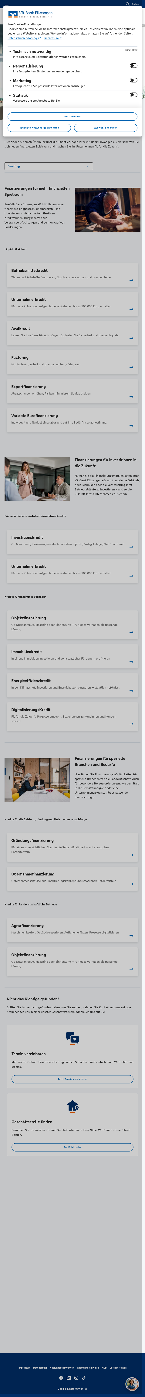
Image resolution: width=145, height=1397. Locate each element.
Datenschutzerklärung (23, 38)
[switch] (133, 65)
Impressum (51, 38)
